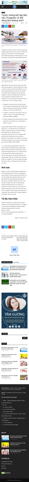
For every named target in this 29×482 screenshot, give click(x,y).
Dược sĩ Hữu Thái (6, 22)
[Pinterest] (9, 26)
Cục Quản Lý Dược (7, 407)
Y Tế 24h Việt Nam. (7, 422)
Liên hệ (3, 466)
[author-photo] (14, 253)
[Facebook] (2, 26)
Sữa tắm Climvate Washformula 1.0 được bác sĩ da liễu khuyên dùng (18, 274)
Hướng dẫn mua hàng (6, 461)
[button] (2, 7)
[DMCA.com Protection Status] (5, 473)
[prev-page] (2, 289)
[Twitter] (6, 26)
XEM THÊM (16, 262)
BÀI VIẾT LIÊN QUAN (7, 262)
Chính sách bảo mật (6, 463)
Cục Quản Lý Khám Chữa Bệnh (10, 424)
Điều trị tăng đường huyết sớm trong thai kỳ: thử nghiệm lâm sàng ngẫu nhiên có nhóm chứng (21, 238)
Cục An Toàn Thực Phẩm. (9, 409)
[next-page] (5, 289)
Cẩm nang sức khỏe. (8, 411)
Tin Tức (8, 10)
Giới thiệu (3, 468)
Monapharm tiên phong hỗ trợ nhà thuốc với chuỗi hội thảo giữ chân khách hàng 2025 (18, 267)
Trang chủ (3, 10)
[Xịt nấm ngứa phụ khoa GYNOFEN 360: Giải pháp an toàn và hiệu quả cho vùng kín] (24, 363)
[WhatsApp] (13, 26)
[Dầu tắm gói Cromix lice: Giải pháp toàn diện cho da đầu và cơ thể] (24, 377)
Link (25, 212)
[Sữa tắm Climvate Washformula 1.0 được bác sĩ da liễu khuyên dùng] (5, 274)
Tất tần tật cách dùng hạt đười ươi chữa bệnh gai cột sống (7, 237)
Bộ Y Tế (5, 405)
